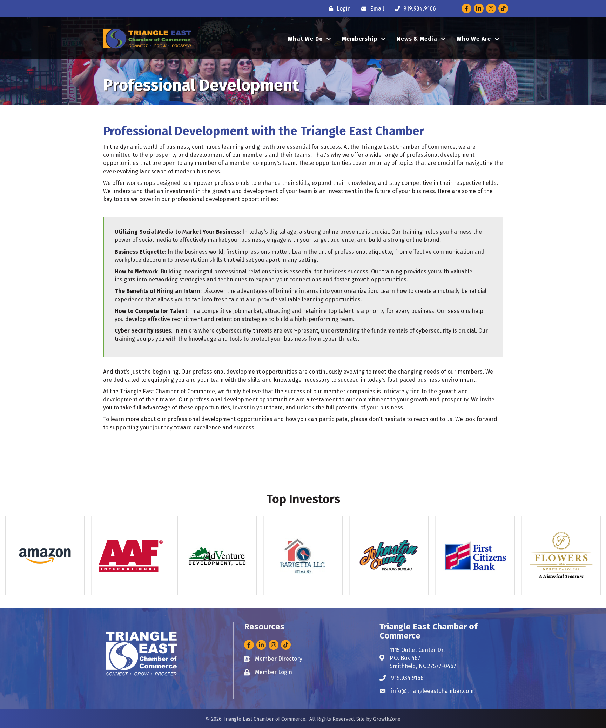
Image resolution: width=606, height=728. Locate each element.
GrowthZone (386, 719)
